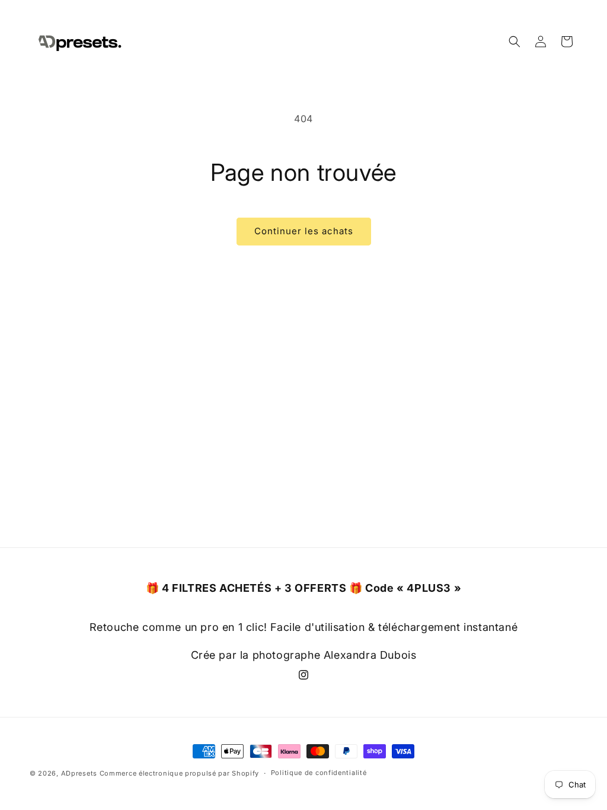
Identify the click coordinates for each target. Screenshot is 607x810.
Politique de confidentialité (319, 772)
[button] (514, 41)
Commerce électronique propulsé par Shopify (179, 773)
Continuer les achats (303, 231)
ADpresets (79, 773)
